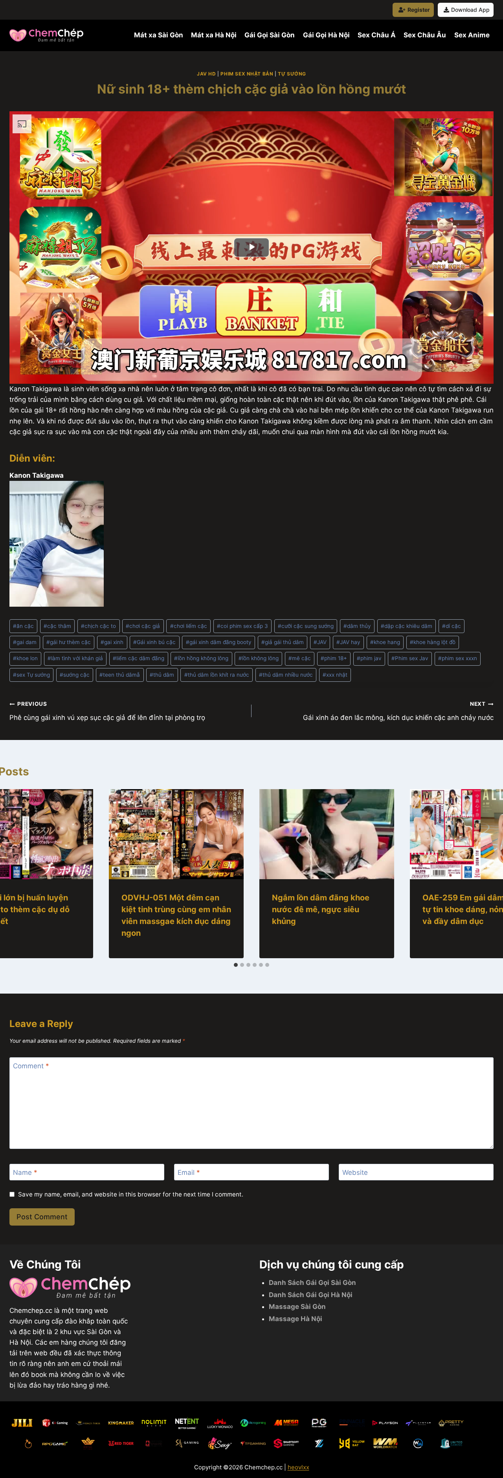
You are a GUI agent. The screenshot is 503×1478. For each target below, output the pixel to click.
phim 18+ (334, 658)
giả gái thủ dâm (282, 642)
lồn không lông (259, 658)
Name (25, 1172)
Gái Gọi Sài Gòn (269, 35)
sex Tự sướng (31, 675)
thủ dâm (162, 675)
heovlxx (298, 1467)
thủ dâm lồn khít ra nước (216, 675)
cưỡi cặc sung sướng (306, 626)
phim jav (369, 658)
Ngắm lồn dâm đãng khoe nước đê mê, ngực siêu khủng (320, 909)
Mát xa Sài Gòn (158, 35)
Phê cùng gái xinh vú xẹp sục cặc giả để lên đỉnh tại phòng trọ (107, 711)
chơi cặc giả (143, 626)
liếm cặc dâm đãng (138, 658)
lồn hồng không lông (201, 658)
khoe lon (25, 658)
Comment (31, 1066)
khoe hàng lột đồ (432, 642)
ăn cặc (23, 626)
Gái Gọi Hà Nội (326, 35)
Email (189, 1172)
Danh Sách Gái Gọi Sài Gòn (312, 1283)
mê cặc (299, 658)
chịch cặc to (98, 626)
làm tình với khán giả (75, 658)
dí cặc (451, 626)
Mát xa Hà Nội (214, 35)
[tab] (236, 965)
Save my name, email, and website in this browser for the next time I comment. (130, 1194)
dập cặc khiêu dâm (406, 626)
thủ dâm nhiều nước (286, 675)
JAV (320, 642)
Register (419, 9)
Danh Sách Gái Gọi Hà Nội (310, 1295)
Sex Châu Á (377, 35)
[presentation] (176, 834)
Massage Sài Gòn (297, 1307)
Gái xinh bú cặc (154, 642)
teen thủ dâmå (119, 675)
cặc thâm (57, 626)
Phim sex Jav (409, 658)
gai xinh (112, 642)
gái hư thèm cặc (68, 642)
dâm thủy (357, 626)
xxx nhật (335, 675)
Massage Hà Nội (295, 1319)
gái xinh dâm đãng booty (219, 642)
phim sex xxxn (457, 658)
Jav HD (206, 74)
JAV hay (348, 642)
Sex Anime (472, 35)
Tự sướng (292, 74)
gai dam (25, 642)
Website (355, 1172)
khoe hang (385, 642)
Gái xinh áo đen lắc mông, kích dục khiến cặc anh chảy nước (398, 711)
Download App (470, 9)
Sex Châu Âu (425, 35)
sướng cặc (75, 675)
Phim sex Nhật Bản (246, 74)
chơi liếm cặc (188, 626)
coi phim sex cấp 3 (242, 626)
